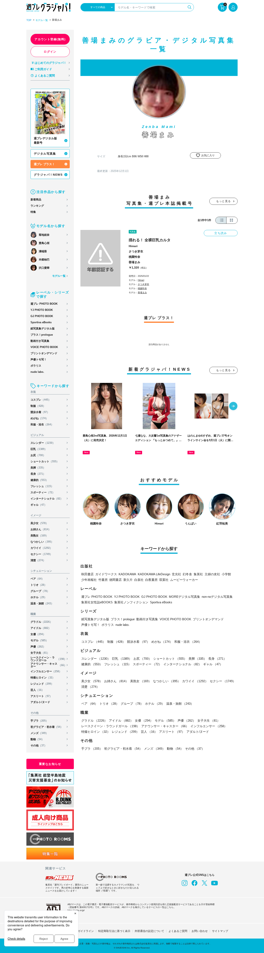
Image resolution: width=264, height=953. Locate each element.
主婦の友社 (212, 574)
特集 (33, 211)
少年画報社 (89, 579)
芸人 (37, 689)
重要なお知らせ (50, 764)
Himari (133, 246)
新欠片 (128, 579)
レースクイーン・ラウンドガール (49, 659)
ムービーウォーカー (184, 579)
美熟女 (39, 535)
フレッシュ (42, 486)
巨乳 (39, 449)
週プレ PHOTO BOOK (44, 303)
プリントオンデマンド (44, 353)
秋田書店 (87, 574)
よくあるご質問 (45, 75)
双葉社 (164, 579)
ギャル (39, 504)
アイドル (41, 628)
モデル (39, 640)
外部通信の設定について (149, 931)
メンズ (39, 733)
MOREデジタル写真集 (184, 596)
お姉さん (41, 529)
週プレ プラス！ (44, 164)
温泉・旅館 (42, 603)
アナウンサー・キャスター (49, 665)
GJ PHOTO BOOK (42, 316)
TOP (28, 20)
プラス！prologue (42, 334)
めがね (39, 418)
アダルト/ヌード (40, 702)
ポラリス (36, 365)
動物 (37, 739)
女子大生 (40, 652)
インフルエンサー (46, 671)
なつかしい (42, 541)
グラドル (41, 621)
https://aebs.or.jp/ (76, 910)
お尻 (38, 455)
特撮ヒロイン (43, 677)
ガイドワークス (106, 574)
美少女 (39, 523)
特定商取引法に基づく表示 (114, 931)
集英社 (198, 574)
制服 (38, 405)
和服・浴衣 (42, 424)
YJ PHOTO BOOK (42, 309)
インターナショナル (47, 498)
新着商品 (36, 199)
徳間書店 (115, 579)
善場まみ (134, 262)
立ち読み (220, 233)
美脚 (38, 467)
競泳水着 (40, 412)
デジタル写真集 (45, 153)
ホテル (39, 597)
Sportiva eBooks (41, 322)
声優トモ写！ (39, 359)
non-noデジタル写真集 (217, 596)
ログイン (50, 51)
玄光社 (176, 574)
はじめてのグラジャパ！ (50, 62)
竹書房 (103, 579)
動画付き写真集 (40, 340)
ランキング (37, 205)
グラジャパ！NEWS (48, 174)
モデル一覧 (41, 20)
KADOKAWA (127, 574)
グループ (40, 591)
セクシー (41, 554)
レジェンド (42, 683)
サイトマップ (220, 931)
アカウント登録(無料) (50, 39)
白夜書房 (151, 579)
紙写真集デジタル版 (43, 328)
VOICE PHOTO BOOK (44, 347)
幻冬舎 (187, 574)
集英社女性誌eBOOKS (97, 602)
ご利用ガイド (43, 69)
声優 (38, 646)
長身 (38, 473)
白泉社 (139, 579)
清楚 (38, 560)
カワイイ (41, 547)
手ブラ (39, 720)
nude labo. (37, 371)
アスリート (41, 696)
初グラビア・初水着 (47, 726)
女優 (38, 634)
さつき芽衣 (136, 251)
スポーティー (43, 492)
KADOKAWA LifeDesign (154, 574)
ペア (37, 578)
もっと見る (223, 201)
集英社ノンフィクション (131, 602)
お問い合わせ (200, 931)
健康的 (39, 480)
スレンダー (43, 442)
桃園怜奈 (134, 256)
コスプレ (41, 399)
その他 (39, 745)
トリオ (39, 584)
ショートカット (45, 461)
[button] (233, 406)
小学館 (226, 574)
